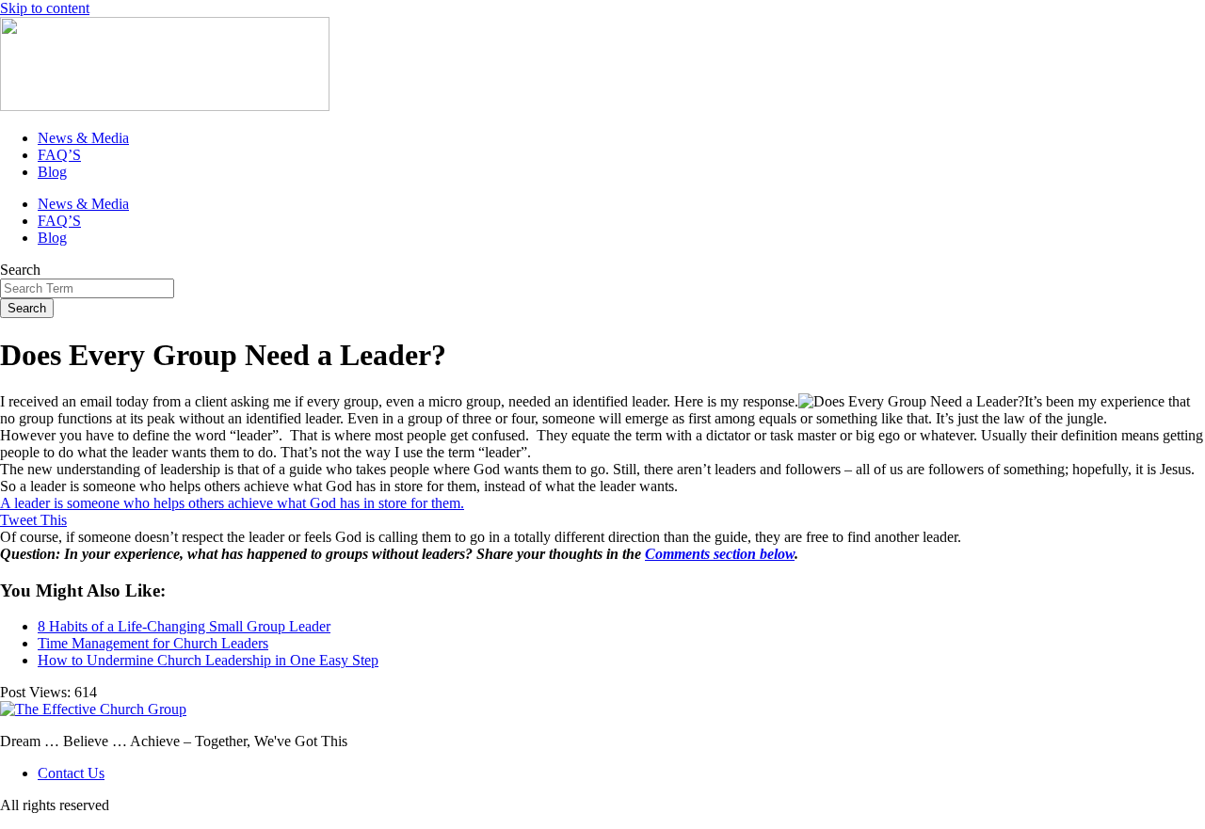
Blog (52, 172)
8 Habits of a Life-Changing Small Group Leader (184, 626)
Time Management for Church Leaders (153, 643)
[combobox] (87, 288)
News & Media (83, 138)
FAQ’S (59, 155)
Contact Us (71, 773)
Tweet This (33, 520)
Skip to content (44, 8)
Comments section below (720, 554)
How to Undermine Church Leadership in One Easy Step (208, 660)
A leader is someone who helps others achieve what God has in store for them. (232, 503)
